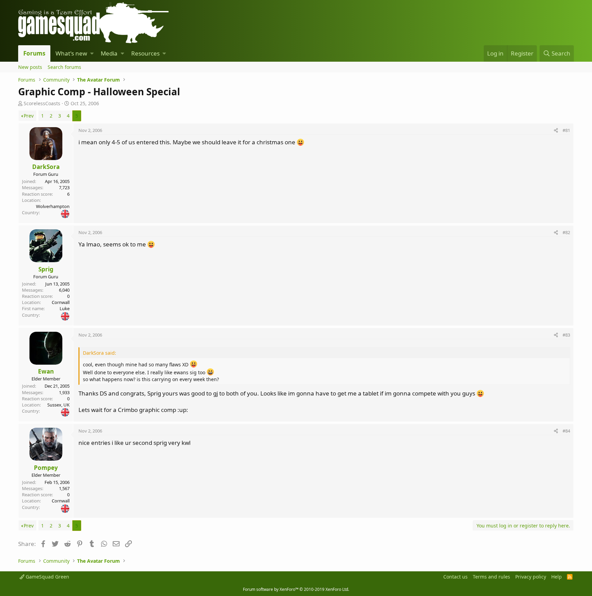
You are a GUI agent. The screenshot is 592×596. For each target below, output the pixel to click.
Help (556, 576)
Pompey (46, 468)
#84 (566, 431)
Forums (34, 53)
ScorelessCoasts (42, 103)
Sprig (45, 269)
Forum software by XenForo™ (296, 589)
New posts (30, 67)
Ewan (46, 371)
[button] (92, 53)
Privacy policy (530, 576)
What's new (71, 53)
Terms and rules (491, 576)
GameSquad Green (46, 576)
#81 (566, 130)
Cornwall (61, 302)
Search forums (64, 67)
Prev (29, 115)
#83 (566, 335)
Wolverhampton (53, 206)
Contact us (455, 576)
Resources (145, 53)
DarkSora (46, 167)
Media (109, 53)
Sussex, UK (58, 405)
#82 (566, 232)
